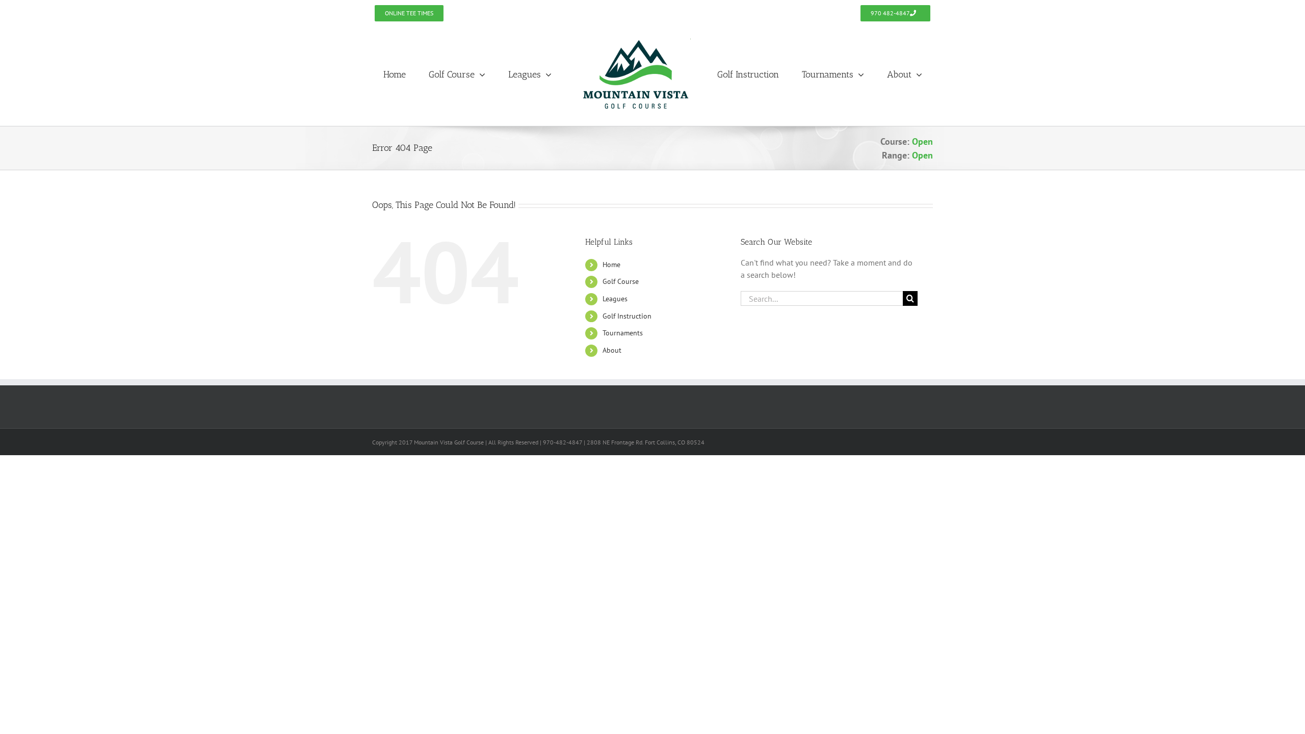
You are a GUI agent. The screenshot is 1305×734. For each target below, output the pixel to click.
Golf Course (621, 281)
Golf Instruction (627, 316)
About (612, 350)
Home (611, 264)
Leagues (615, 298)
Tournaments (623, 332)
